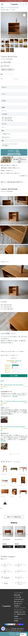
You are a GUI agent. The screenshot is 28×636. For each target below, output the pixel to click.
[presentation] (1, 534)
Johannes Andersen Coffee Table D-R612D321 (13, 384)
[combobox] (23, 634)
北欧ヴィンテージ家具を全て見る (14, 517)
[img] (4, 386)
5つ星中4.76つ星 (17, 360)
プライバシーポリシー (19, 610)
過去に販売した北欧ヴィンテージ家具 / (8, 9)
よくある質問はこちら (23, 175)
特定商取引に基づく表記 (19, 612)
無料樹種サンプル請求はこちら (7, 170)
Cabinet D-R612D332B (14, 7)
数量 (1, 74)
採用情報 (16, 620)
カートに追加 (8, 546)
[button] (8, 365)
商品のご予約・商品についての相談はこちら (9, 165)
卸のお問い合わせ (18, 603)
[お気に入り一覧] (26, 4)
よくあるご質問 (17, 597)
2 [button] (12, 453)
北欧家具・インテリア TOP (5, 7)
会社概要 (16, 616)
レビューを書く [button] (14, 376)
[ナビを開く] (2, 4)
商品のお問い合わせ (18, 601)
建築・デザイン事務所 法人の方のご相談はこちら (10, 173)
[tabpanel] (14, 290)
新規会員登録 (17, 595)
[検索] (21, 4)
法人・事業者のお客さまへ (20, 614)
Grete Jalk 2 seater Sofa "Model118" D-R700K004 (14, 426)
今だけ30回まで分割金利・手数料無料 (14, 1)
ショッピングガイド (18, 593)
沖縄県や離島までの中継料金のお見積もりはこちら (10, 167)
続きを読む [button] (15, 396)
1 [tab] (14, 297)
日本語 (22, 634)
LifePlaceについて (18, 618)
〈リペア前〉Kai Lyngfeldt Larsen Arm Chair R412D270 (15, 401)
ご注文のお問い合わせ (19, 599)
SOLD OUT (16, 79)
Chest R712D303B (6, 539)
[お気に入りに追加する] (2, 79)
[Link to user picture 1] (4, 419)
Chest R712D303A (18, 539)
